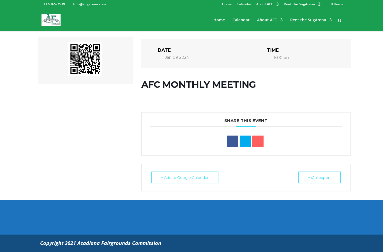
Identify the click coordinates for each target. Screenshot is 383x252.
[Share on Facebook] (232, 141)
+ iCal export (319, 177)
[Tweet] (245, 141)
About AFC (264, 4)
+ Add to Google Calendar (185, 177)
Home (227, 4)
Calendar (244, 4)
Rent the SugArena (299, 4)
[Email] (258, 141)
